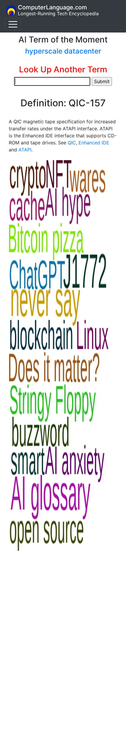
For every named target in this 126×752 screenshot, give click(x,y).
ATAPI (24, 150)
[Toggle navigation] (13, 24)
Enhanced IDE (94, 143)
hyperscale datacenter (63, 51)
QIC (72, 143)
